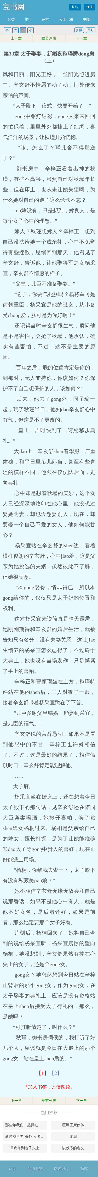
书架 (86, 19)
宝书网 (14, 7)
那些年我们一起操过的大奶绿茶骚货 (26, 1125)
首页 (12, 1169)
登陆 (75, 7)
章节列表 (49, 38)
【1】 (42, 1073)
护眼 (79, 30)
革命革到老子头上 (24, 1148)
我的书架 (35, 1169)
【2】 (55, 1073)
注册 (90, 7)
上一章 (16, 38)
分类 (11, 19)
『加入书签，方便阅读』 (49, 1087)
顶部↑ (85, 1169)
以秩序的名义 (73, 1148)
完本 (45, 19)
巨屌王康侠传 (73, 1125)
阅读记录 (66, 19)
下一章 (81, 38)
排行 (28, 19)
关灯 (91, 30)
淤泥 (73, 1137)
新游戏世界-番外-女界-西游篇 (26, 1137)
